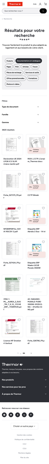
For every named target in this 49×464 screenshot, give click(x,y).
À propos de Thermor (11, 394)
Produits (10, 61)
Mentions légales (24, 453)
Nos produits (8, 380)
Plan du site (24, 458)
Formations (32, 78)
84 (24, 353)
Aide (35, 4)
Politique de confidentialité (24, 440)
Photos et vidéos (13, 84)
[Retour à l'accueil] (12, 364)
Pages (9, 67)
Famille (5, 114)
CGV (24, 444)
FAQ (17, 67)
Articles (26, 67)
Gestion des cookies (24, 435)
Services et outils (32, 73)
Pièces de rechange (14, 73)
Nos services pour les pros (14, 387)
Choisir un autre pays (23, 426)
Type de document (10, 107)
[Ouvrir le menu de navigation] (3, 4)
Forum (35, 67)
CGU (24, 449)
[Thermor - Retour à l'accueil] (14, 4)
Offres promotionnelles (15, 78)
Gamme (5, 122)
